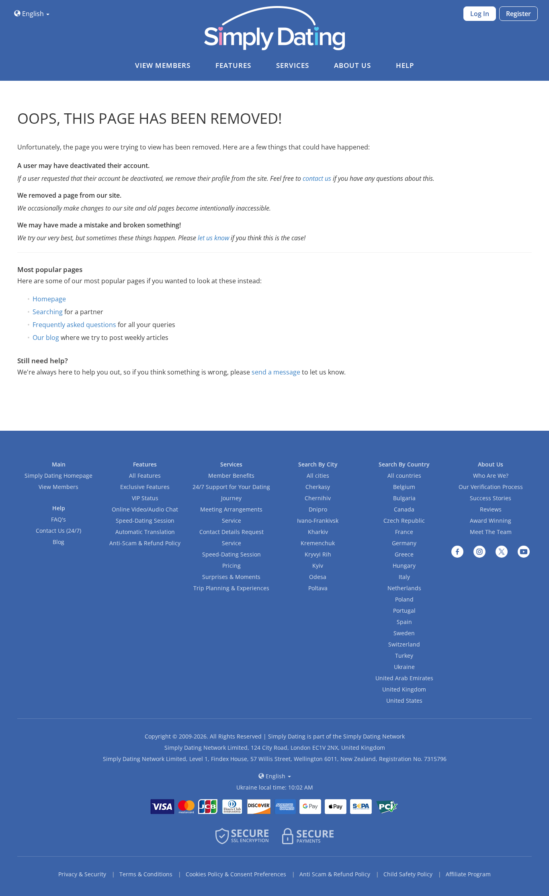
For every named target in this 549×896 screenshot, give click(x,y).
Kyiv (317, 565)
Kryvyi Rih (318, 554)
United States (404, 700)
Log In (479, 13)
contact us (317, 178)
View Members (58, 487)
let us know (213, 237)
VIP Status (145, 498)
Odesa (317, 577)
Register (518, 13)
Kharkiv (318, 532)
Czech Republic (404, 520)
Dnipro (318, 509)
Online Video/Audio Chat (145, 509)
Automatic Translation (145, 532)
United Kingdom (404, 689)
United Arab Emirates (404, 678)
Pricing (231, 565)
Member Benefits (231, 475)
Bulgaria (404, 498)
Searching (48, 311)
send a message (276, 372)
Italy (404, 577)
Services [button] (292, 65)
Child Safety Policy (407, 874)
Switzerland (404, 644)
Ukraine (404, 667)
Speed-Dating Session (145, 520)
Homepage (49, 299)
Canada (404, 509)
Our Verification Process (491, 487)
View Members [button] (163, 65)
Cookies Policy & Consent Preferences (236, 874)
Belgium (404, 487)
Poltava (318, 588)
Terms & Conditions (145, 874)
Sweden (404, 633)
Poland (404, 599)
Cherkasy (317, 487)
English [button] (32, 13)
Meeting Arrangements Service (231, 514)
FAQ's (58, 519)
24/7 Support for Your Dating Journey (231, 492)
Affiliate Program (468, 874)
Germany (404, 543)
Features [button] (233, 65)
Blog (58, 542)
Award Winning (490, 520)
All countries (404, 475)
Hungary (404, 565)
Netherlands (404, 588)
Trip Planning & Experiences (231, 588)
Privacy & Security (82, 874)
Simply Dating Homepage (58, 475)
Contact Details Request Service (231, 537)
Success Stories (490, 498)
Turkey (404, 655)
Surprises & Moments (231, 577)
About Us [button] (352, 65)
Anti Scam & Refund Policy (334, 874)
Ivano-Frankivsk (317, 520)
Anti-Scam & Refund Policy (144, 543)
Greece (404, 554)
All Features (145, 475)
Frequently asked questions (74, 324)
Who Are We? (490, 475)
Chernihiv (318, 498)
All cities (318, 475)
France (404, 532)
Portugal (404, 610)
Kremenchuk (318, 543)
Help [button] (405, 65)
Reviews (491, 509)
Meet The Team (491, 532)
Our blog (46, 337)
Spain (404, 622)
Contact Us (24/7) (58, 530)
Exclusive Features (145, 487)
